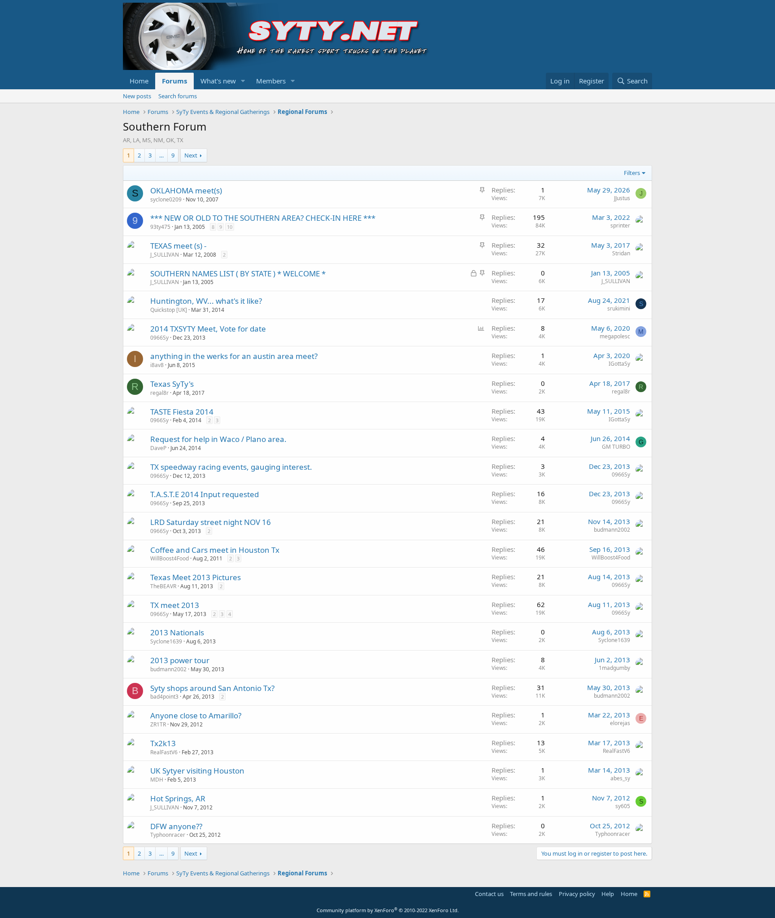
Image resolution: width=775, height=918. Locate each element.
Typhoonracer (167, 835)
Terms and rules (531, 894)
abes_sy (620, 778)
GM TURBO (616, 446)
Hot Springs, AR (177, 798)
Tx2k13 (163, 743)
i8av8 (157, 365)
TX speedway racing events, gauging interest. (231, 467)
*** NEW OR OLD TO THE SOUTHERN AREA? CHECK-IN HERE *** (262, 218)
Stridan (621, 253)
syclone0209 (166, 199)
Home (139, 80)
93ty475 (160, 227)
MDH (156, 779)
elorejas (620, 723)
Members (271, 80)
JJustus (622, 198)
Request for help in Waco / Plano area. (218, 439)
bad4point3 (164, 696)
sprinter (620, 225)
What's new (218, 80)
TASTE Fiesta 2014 (181, 412)
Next (190, 155)
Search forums (177, 96)
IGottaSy (619, 363)
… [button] (161, 155)
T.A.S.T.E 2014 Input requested (204, 494)
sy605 (622, 806)
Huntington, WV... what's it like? (206, 301)
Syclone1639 (166, 641)
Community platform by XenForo (388, 910)
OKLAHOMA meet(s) (186, 190)
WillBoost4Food (169, 558)
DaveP (158, 448)
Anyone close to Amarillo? (195, 715)
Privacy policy (577, 894)
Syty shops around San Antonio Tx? (212, 688)
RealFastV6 (164, 752)
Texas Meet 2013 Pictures (195, 577)
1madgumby (614, 668)
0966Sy (159, 337)
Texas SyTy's (172, 384)
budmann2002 (612, 529)
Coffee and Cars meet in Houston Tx (214, 550)
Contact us (489, 894)
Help (607, 894)
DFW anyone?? (176, 826)
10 (229, 226)
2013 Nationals (177, 632)
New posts (137, 96)
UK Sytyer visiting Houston (197, 770)
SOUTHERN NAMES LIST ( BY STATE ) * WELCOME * (238, 273)
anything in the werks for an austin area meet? (234, 356)
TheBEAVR (163, 586)
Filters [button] (632, 173)
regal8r (159, 393)
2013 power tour (179, 660)
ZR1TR (158, 724)
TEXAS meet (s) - (178, 245)
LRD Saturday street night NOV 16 (210, 522)
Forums (174, 80)
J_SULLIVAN (164, 254)
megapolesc (615, 336)
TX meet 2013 (174, 605)
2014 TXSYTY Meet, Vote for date (208, 328)
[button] (243, 81)
